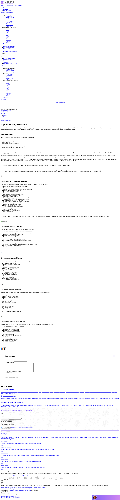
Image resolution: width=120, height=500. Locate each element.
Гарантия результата (5, 488)
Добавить (9, 372)
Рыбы (7, 38)
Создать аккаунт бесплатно (40, 487)
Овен (7, 36)
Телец (7, 42)
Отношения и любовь (8, 47)
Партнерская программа (27, 487)
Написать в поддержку (6, 110)
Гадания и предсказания (9, 46)
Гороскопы (5, 43)
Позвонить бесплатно (5, 428)
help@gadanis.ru (23, 475)
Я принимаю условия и (18, 427)
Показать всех (13, 439)
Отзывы (27, 488)
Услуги (7, 5)
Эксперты (3, 5)
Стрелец (8, 41)
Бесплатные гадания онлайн (10, 51)
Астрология (9, 23)
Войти (2, 12)
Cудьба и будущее (10, 18)
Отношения (9, 16)
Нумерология (9, 21)
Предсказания (7, 120)
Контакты (20, 5)
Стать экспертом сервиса (35, 488)
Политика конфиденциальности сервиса (10, 497)
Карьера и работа (10, 17)
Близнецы (8, 28)
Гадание (2, 120)
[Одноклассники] (2, 349)
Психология (9, 22)
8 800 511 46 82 (4, 111)
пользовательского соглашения (16, 427)
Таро (12, 120)
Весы (7, 30)
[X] (4, 349)
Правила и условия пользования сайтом (10, 496)
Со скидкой (6, 50)
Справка (3, 113)
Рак (7, 37)
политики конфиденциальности (27, 427)
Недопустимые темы (15, 488)
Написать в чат (12, 490)
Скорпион (8, 40)
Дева (7, 32)
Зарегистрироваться (8, 12)
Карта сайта (3, 498)
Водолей (8, 31)
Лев (7, 35)
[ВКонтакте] (1, 349)
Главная (2, 487)
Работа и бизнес (7, 48)
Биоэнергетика (9, 25)
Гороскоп (15, 5)
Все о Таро (8, 26)
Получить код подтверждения (7, 420)
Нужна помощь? (7, 10)
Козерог (8, 33)
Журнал (11, 5)
